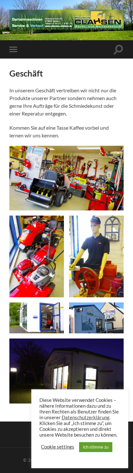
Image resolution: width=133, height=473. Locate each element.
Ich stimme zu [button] (95, 447)
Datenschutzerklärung (85, 417)
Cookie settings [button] (57, 447)
